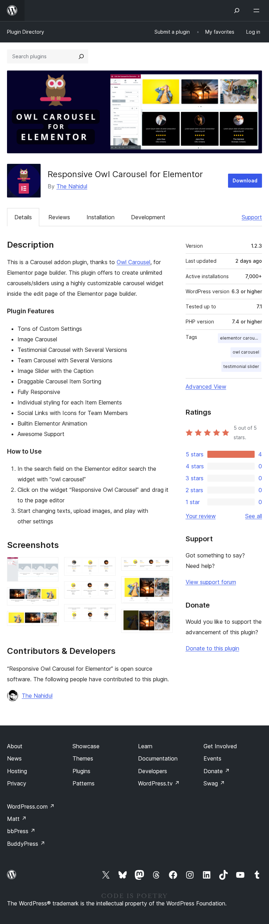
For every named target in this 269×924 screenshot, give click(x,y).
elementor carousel (240, 338)
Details (23, 217)
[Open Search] (237, 10)
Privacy (16, 783)
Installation (101, 217)
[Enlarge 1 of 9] (49, 566)
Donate (217, 771)
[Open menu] (258, 10)
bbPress (21, 831)
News (14, 758)
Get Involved (220, 746)
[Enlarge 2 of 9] (49, 596)
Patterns (84, 783)
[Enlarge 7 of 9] (163, 566)
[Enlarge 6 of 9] (106, 613)
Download (245, 180)
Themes (83, 758)
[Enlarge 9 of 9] (163, 618)
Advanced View (206, 386)
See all (253, 516)
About (14, 746)
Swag (214, 783)
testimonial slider (241, 366)
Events (212, 758)
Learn (145, 746)
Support (252, 217)
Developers (152, 771)
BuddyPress (26, 843)
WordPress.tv (159, 783)
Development (148, 217)
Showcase (86, 746)
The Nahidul (71, 186)
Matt (17, 818)
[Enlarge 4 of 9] (106, 566)
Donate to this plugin (212, 648)
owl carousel (246, 352)
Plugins (81, 771)
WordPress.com (31, 806)
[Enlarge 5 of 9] (106, 590)
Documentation (158, 758)
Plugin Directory (25, 32)
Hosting (17, 771)
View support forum (211, 581)
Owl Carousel (133, 262)
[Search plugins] (81, 56)
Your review (201, 516)
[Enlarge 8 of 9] (163, 585)
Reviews (59, 217)
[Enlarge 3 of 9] (49, 620)
